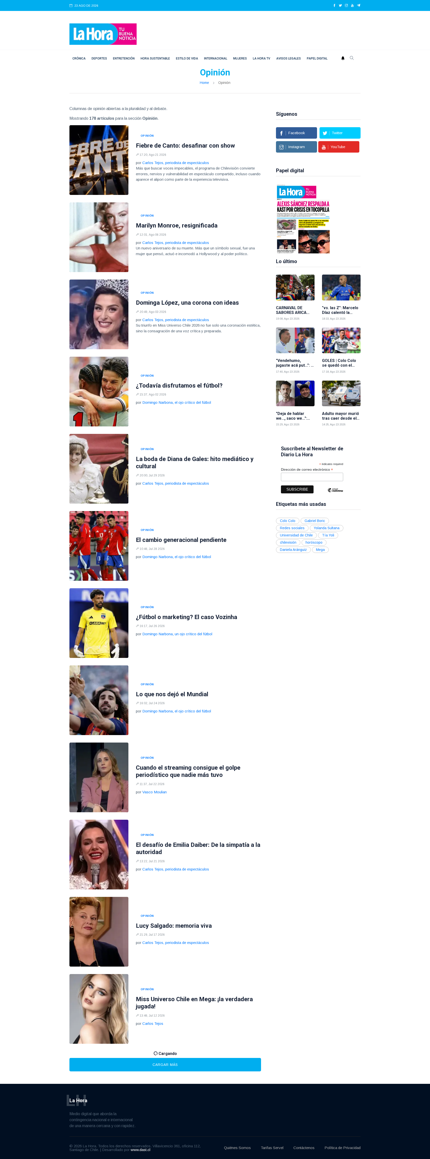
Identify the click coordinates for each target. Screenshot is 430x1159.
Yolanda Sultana (326, 528)
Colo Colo (287, 521)
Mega (320, 550)
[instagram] (346, 5)
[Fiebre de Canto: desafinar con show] (98, 160)
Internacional (215, 58)
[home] (103, 34)
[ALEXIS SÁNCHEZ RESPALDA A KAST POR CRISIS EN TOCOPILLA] (303, 218)
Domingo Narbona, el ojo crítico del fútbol (176, 402)
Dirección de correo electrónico (307, 469)
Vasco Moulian (154, 792)
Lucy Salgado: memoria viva (174, 925)
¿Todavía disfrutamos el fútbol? (179, 385)
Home (204, 83)
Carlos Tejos (152, 1023)
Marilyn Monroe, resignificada (176, 225)
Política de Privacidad (342, 1148)
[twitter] (340, 5)
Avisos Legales (288, 58)
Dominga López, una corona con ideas (187, 302)
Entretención (124, 58)
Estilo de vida (187, 58)
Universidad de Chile (296, 535)
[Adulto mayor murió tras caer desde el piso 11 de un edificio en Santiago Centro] (341, 393)
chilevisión (288, 542)
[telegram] (359, 5)
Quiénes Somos (237, 1148)
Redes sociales (292, 528)
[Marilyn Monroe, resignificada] (98, 237)
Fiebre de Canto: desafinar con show (185, 145)
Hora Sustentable (155, 58)
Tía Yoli (328, 535)
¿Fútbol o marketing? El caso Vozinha (186, 617)
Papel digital (317, 58)
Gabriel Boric (315, 521)
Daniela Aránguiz (293, 550)
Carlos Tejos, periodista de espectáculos (175, 163)
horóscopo (314, 542)
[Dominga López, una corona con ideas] (98, 314)
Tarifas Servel (272, 1148)
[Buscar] (352, 58)
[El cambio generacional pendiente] (98, 546)
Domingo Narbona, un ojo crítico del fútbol (177, 634)
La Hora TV (261, 58)
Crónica (79, 58)
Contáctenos (304, 1148)
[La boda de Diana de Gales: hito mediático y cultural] (98, 469)
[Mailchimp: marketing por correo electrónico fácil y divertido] (335, 494)
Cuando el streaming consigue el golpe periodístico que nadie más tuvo (188, 771)
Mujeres (240, 58)
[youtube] (352, 5)
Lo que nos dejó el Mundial (172, 694)
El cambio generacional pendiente (181, 539)
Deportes (99, 58)
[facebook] (334, 5)
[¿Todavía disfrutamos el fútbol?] (98, 391)
